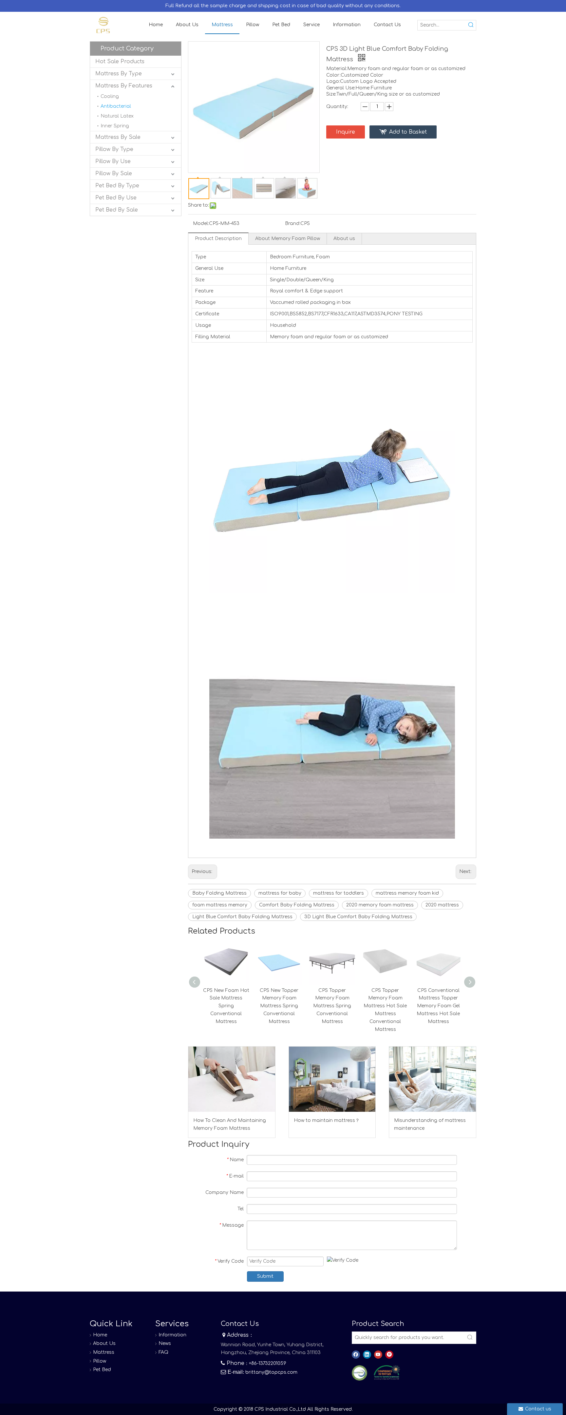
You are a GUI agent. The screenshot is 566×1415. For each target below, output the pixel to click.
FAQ (163, 1352)
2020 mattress (442, 905)
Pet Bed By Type (117, 186)
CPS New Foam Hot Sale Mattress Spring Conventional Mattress (226, 1006)
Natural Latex (117, 116)
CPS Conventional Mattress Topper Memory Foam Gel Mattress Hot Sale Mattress (438, 1006)
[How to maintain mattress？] (332, 1079)
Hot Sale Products (119, 62)
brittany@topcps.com (271, 1372)
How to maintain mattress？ (327, 1120)
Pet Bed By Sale (116, 210)
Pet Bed (102, 1369)
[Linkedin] (367, 1354)
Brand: (292, 223)
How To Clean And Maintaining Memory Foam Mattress (229, 1124)
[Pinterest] (389, 1354)
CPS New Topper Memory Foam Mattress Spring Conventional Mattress (279, 1006)
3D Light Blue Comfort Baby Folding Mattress (358, 916)
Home (100, 1334)
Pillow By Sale (113, 174)
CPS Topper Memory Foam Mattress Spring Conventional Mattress (332, 1006)
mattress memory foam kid (407, 893)
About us (344, 238)
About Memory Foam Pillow (287, 238)
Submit (265, 1276)
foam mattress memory (219, 905)
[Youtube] (378, 1354)
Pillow (99, 1361)
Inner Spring (115, 125)
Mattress (103, 1352)
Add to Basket (408, 132)
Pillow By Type (114, 149)
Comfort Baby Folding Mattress (296, 905)
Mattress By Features (123, 86)
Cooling (110, 96)
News (165, 1343)
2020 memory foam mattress (380, 905)
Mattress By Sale (118, 137)
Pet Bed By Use (116, 198)
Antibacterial (116, 106)
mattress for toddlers (338, 893)
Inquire (345, 132)
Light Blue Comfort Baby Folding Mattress (242, 916)
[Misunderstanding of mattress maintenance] (432, 1079)
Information (172, 1334)
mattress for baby (279, 893)
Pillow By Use (113, 161)
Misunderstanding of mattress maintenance (430, 1124)
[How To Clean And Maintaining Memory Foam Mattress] (231, 1079)
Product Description (218, 238)
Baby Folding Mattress (219, 893)
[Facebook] (356, 1354)
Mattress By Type (118, 74)
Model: (201, 223)
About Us (104, 1343)
